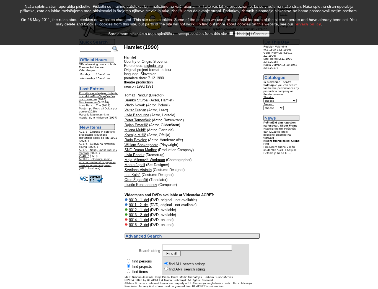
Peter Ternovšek (138, 120)
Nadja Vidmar (272, 64)
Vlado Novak (135, 105)
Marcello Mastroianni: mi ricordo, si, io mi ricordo (94, 116)
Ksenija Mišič (135, 135)
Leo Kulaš (133, 175)
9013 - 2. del (139, 215)
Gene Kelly (270, 52)
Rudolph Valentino (275, 46)
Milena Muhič (135, 130)
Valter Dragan (135, 110)
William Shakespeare (141, 145)
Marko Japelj (135, 165)
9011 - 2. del (139, 205)
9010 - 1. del (139, 200)
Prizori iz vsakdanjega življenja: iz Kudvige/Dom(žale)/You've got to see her (98, 96)
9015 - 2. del (139, 225)
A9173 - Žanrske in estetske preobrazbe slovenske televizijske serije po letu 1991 (98, 134)
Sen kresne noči (89, 102)
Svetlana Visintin (138, 170)
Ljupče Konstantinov (141, 185)
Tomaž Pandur (136, 95)
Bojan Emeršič (136, 125)
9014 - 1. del (139, 220)
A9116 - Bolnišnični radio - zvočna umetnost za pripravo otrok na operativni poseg (97, 162)
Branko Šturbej (136, 100)
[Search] (115, 49)
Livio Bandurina (137, 115)
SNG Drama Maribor (141, 150)
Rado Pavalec (136, 140)
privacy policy (307, 24)
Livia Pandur (134, 155)
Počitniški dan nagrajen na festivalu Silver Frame (280, 124)
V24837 (84, 155)
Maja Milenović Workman (145, 160)
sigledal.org (153, 66)
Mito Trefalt (270, 58)
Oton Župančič (136, 180)
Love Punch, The (90, 105)
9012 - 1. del (139, 210)
